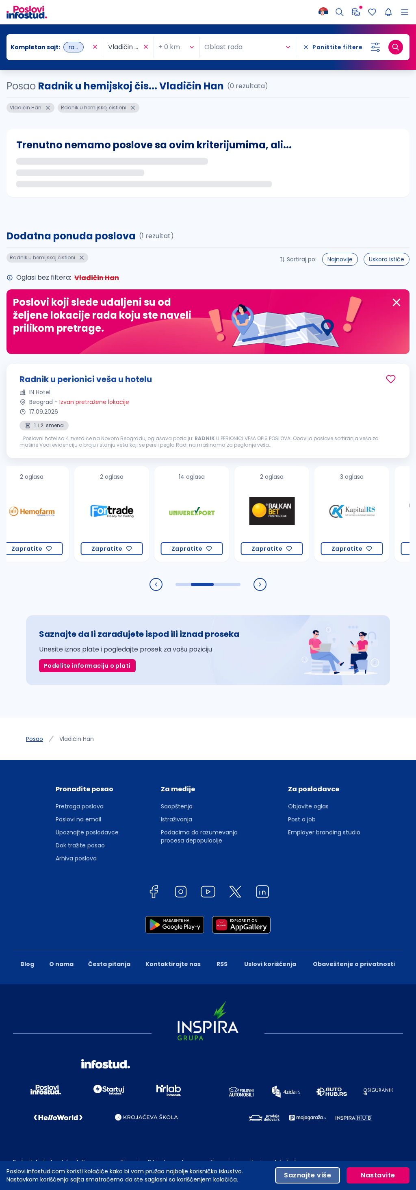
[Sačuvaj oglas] (390, 379)
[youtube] (208, 893)
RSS (222, 964)
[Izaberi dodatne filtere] (375, 47)
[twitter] (235, 893)
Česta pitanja (109, 964)
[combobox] (50, 47)
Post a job (302, 819)
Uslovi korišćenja (270, 964)
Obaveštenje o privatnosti (354, 964)
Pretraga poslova (80, 806)
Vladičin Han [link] (76, 739)
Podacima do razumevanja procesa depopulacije (199, 836)
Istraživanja (176, 819)
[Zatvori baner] (396, 302)
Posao (34, 739)
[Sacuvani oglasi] (372, 12)
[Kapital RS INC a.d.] (333, 514)
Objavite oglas (308, 806)
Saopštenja (177, 806)
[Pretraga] (340, 12)
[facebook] (153, 893)
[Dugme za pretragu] (395, 47)
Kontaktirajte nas (173, 964)
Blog (27, 964)
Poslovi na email (78, 819)
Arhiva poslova (76, 858)
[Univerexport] (173, 514)
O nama (61, 964)
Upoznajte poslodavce (87, 832)
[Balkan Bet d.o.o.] (253, 514)
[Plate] (356, 12)
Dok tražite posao (80, 845)
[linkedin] (262, 893)
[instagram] (181, 893)
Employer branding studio (324, 832)
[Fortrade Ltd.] (93, 514)
